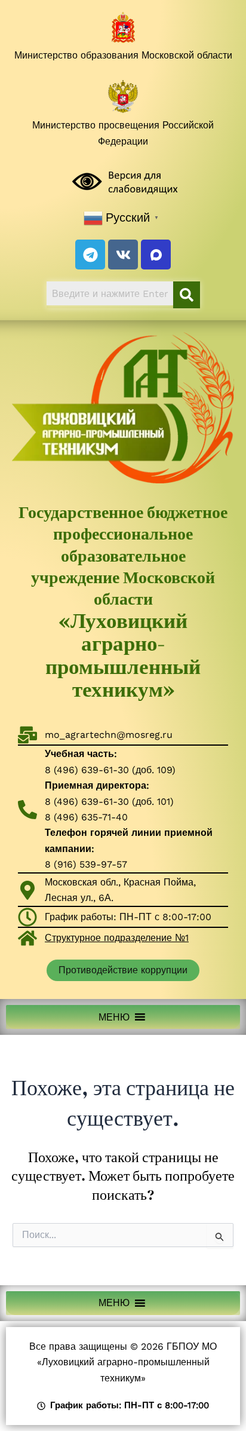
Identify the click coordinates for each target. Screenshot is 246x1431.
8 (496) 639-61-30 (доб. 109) (110, 770)
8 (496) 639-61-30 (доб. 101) (109, 801)
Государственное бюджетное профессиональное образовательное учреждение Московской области (123, 601)
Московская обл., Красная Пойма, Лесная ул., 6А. (120, 890)
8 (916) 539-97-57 (86, 864)
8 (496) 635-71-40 (86, 817)
